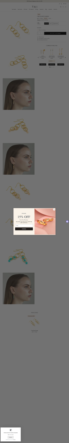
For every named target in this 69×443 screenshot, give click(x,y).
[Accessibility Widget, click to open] (67, 221)
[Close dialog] (54, 209)
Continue (24, 228)
